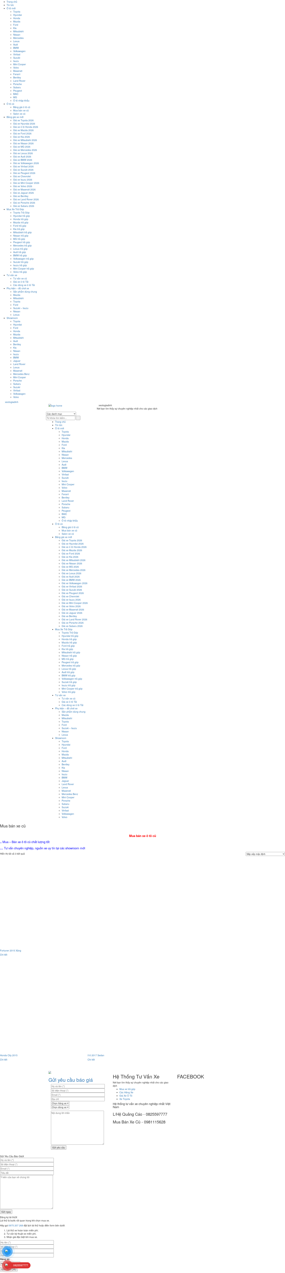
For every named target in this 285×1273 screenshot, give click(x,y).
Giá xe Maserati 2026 (24, 189)
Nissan (16, 34)
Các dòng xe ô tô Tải (24, 285)
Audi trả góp (19, 252)
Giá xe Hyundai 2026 (24, 123)
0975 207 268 (16, 1225)
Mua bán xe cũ (21, 110)
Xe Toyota (124, 1099)
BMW (16, 47)
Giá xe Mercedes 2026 (25, 150)
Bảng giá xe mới (15, 117)
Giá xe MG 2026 (21, 146)
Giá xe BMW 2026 (22, 159)
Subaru (17, 87)
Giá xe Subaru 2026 (23, 206)
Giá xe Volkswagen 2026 (26, 163)
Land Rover (19, 80)
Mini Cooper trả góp (23, 268)
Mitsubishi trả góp (22, 232)
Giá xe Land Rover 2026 (26, 199)
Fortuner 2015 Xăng (10, 950)
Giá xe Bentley (20, 196)
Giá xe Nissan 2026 (23, 143)
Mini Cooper (19, 64)
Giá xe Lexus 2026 (23, 153)
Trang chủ (12, 1)
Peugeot (17, 90)
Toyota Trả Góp (21, 212)
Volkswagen (19, 51)
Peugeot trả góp (21, 242)
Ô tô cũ (10, 103)
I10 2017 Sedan (96, 1055)
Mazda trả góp (20, 222)
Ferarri (16, 74)
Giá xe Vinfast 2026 (23, 166)
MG (15, 97)
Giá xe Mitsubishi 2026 (25, 140)
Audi (15, 44)
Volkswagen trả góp (23, 258)
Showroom (12, 318)
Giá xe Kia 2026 (21, 136)
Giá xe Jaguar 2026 (23, 192)
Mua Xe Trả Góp (15, 209)
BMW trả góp (20, 255)
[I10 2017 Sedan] (131, 1007)
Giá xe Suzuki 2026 (23, 169)
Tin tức (10, 5)
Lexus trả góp (20, 248)
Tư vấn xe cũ (20, 278)
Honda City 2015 (8, 1055)
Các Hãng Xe (126, 1092)
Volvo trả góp (20, 271)
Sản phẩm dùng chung (25, 291)
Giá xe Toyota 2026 (23, 120)
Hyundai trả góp (21, 215)
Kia (14, 28)
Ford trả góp (19, 225)
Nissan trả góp (20, 235)
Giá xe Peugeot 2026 (24, 173)
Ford (15, 24)
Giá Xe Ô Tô (125, 1095)
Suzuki (16, 57)
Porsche (17, 84)
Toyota (16, 11)
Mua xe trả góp (127, 1089)
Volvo (16, 67)
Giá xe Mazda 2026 (23, 130)
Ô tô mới (11, 8)
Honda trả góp (20, 219)
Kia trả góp (19, 229)
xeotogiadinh (13, 402)
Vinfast (16, 54)
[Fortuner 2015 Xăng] (44, 902)
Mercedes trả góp (22, 245)
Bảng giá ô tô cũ (21, 107)
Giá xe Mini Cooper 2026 (26, 182)
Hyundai (17, 14)
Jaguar (16, 360)
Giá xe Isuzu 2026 (22, 179)
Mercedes (18, 38)
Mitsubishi (18, 31)
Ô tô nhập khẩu (21, 100)
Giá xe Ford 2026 (22, 133)
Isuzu (16, 61)
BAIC (15, 94)
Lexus (16, 41)
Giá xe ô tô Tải (20, 281)
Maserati (17, 70)
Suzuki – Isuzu (20, 308)
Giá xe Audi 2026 (22, 156)
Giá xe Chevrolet (22, 176)
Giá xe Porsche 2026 (24, 202)
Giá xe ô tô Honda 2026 (25, 126)
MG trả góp (19, 238)
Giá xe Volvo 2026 (22, 186)
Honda (16, 18)
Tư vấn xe (12, 275)
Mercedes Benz (21, 374)
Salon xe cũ (19, 113)
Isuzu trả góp (20, 265)
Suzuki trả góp (20, 262)
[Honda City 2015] (44, 1007)
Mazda (16, 21)
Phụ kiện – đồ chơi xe (18, 288)
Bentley (17, 77)
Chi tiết (3, 954)
